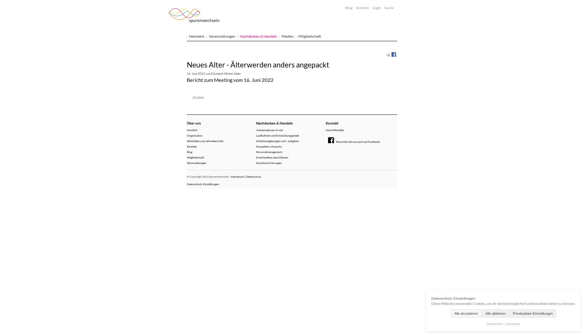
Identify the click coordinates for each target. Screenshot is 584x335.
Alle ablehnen (495, 313)
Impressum (237, 176)
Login (376, 7)
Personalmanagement (269, 152)
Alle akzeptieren (466, 313)
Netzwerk (196, 36)
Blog (348, 7)
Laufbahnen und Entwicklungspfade (277, 135)
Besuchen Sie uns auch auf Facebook (358, 141)
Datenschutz (253, 176)
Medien (288, 36)
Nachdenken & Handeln (258, 36)
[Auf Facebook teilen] (393, 54)
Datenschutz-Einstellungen (203, 184)
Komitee (192, 146)
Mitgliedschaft (309, 36)
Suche (389, 7)
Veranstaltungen (222, 36)
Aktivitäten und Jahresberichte (205, 141)
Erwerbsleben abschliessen (272, 157)
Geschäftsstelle (335, 130)
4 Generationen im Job (269, 130)
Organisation (195, 135)
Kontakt (362, 7)
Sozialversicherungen (269, 163)
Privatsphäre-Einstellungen (533, 313)
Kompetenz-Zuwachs (269, 146)
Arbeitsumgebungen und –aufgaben (277, 141)
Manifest (192, 130)
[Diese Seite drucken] (388, 54)
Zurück (198, 97)
